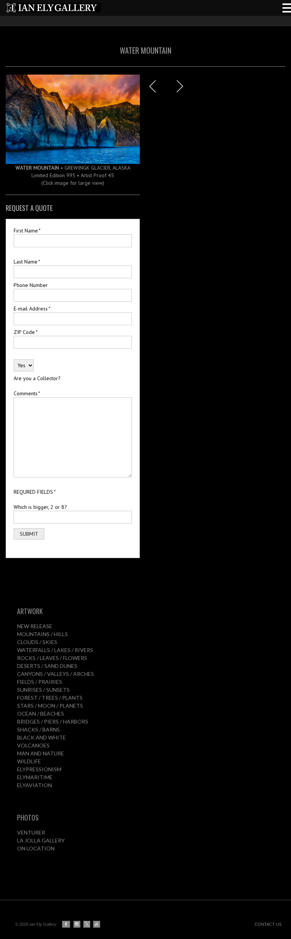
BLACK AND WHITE (41, 737)
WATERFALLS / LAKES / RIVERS (55, 650)
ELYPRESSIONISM (39, 769)
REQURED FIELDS (34, 491)
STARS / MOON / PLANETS (50, 705)
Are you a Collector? (37, 378)
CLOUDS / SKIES (37, 642)
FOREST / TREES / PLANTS (50, 697)
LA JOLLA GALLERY (41, 840)
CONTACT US (268, 924)
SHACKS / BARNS (38, 729)
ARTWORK (30, 611)
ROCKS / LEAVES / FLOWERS (52, 658)
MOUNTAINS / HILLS (42, 634)
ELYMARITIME (35, 777)
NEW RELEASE (34, 626)
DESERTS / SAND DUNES (47, 666)
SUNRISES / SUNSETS (43, 689)
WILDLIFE (29, 761)
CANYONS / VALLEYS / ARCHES (55, 674)
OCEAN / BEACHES (40, 713)
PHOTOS (28, 817)
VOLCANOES (33, 745)
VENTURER (31, 832)
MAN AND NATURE (40, 753)
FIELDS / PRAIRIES (39, 682)
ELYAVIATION (34, 785)
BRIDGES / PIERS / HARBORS (52, 721)
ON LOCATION (36, 848)
